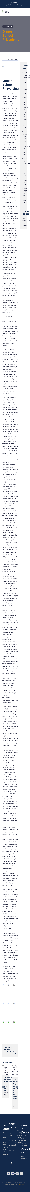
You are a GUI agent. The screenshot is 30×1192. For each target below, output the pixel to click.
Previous (10, 59)
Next (15, 59)
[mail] (17, 1173)
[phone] (21, 1173)
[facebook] (8, 1173)
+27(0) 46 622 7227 (15, 2)
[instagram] (13, 1173)
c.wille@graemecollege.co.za (15, 5)
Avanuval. (22, 1184)
